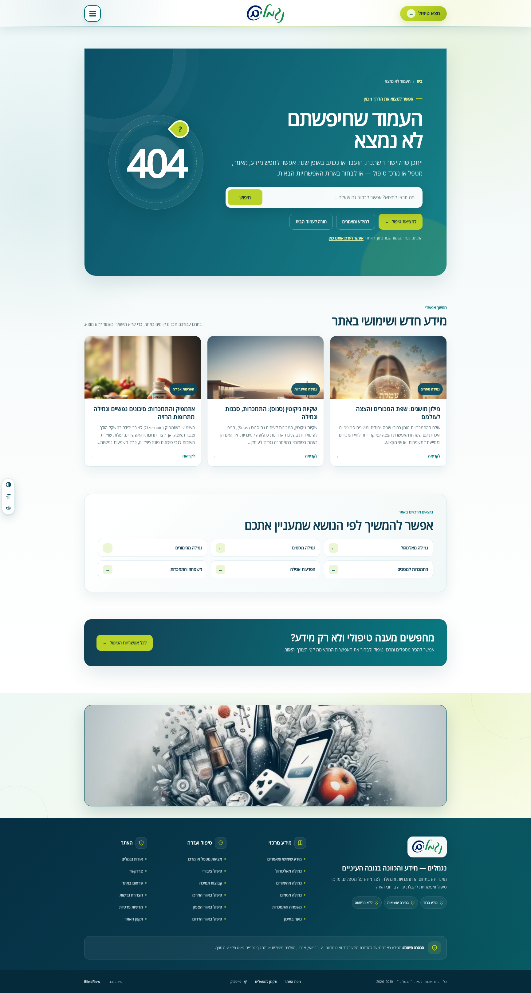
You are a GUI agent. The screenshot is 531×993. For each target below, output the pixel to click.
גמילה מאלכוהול (288, 871)
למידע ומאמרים (355, 221)
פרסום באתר (132, 883)
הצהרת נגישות (131, 895)
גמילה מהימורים (289, 883)
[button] (423, 13)
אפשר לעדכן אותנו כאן (346, 238)
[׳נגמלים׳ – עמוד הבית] (427, 847)
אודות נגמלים (132, 859)
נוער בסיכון (293, 919)
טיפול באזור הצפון (207, 907)
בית (420, 81)
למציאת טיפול (400, 221)
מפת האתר (293, 981)
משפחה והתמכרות (287, 907)
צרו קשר (136, 871)
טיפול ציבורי (212, 871)
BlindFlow (92, 981)
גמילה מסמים (291, 895)
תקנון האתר (133, 919)
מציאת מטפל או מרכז (205, 859)
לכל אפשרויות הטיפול (125, 643)
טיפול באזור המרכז (207, 895)
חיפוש (245, 197)
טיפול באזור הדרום (207, 919)
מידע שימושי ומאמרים (284, 859)
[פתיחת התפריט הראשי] (92, 13)
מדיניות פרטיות (131, 907)
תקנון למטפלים (266, 981)
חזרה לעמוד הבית (311, 221)
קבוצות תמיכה (210, 883)
